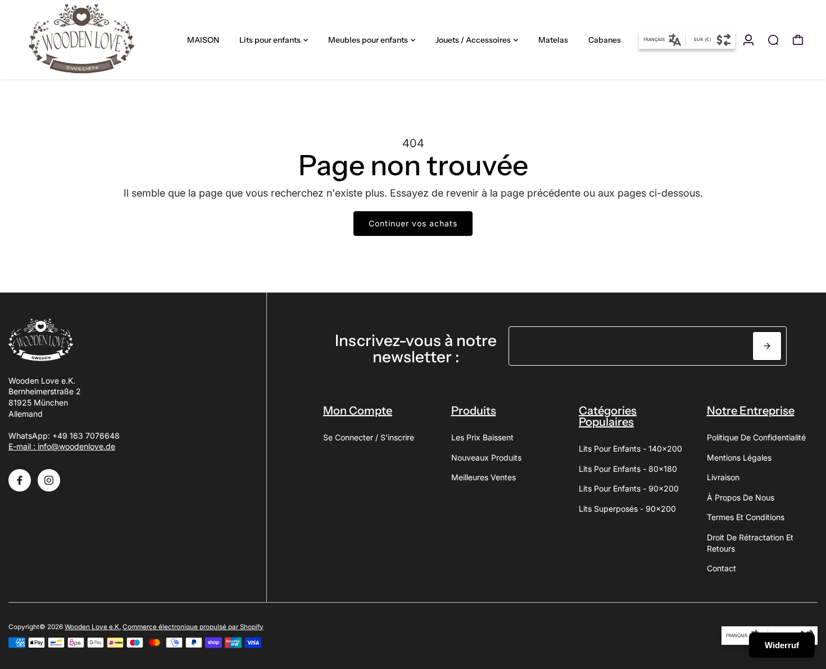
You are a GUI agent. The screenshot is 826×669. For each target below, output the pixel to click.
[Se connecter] (748, 40)
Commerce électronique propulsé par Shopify (193, 627)
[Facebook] (19, 480)
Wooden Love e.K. (93, 627)
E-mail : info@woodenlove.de (61, 446)
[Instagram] (49, 480)
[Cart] (798, 40)
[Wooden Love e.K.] (87, 39)
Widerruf (782, 645)
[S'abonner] (767, 346)
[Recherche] (773, 40)
